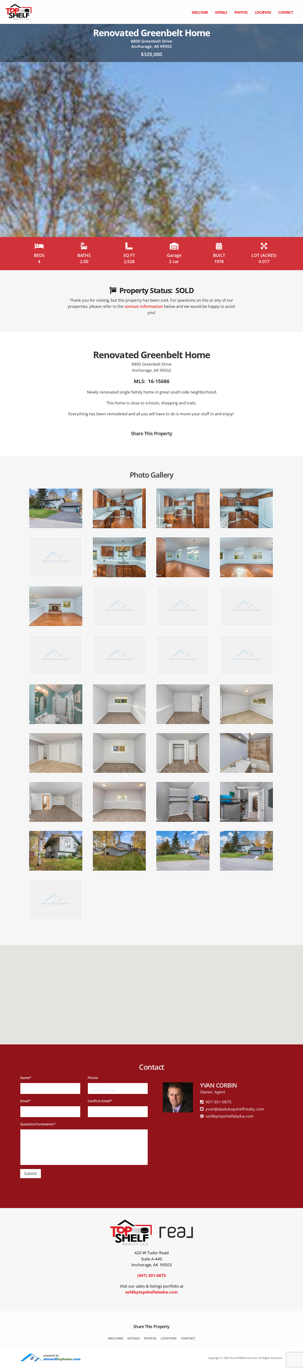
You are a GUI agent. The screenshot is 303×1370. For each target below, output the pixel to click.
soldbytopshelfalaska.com (230, 1116)
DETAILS (221, 12)
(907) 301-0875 (151, 1275)
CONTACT (285, 12)
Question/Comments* (38, 1124)
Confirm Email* (100, 1101)
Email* (25, 1101)
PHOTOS (240, 12)
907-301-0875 (218, 1102)
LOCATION (263, 12)
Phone (93, 1077)
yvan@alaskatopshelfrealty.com (234, 1109)
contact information (144, 306)
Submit (30, 1173)
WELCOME (200, 12)
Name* (25, 1077)
